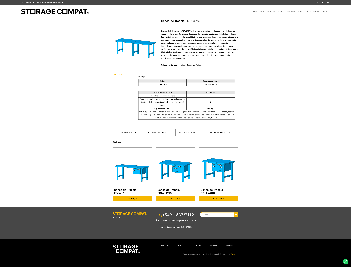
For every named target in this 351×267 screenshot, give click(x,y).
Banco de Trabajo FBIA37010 (125, 191)
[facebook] (317, 2)
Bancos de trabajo (178, 65)
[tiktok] (113, 217)
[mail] (38, 3)
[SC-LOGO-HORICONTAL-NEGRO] (55, 10)
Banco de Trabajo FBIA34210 (168, 191)
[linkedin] (119, 217)
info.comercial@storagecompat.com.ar (176, 220)
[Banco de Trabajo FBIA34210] (175, 166)
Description (117, 74)
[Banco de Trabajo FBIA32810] (218, 166)
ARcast (232, 254)
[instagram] (328, 2)
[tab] (123, 74)
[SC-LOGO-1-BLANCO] (126, 245)
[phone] (23, 3)
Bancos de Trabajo (194, 65)
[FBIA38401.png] (135, 42)
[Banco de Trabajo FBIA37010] (132, 166)
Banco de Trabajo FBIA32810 (212, 191)
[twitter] (322, 2)
